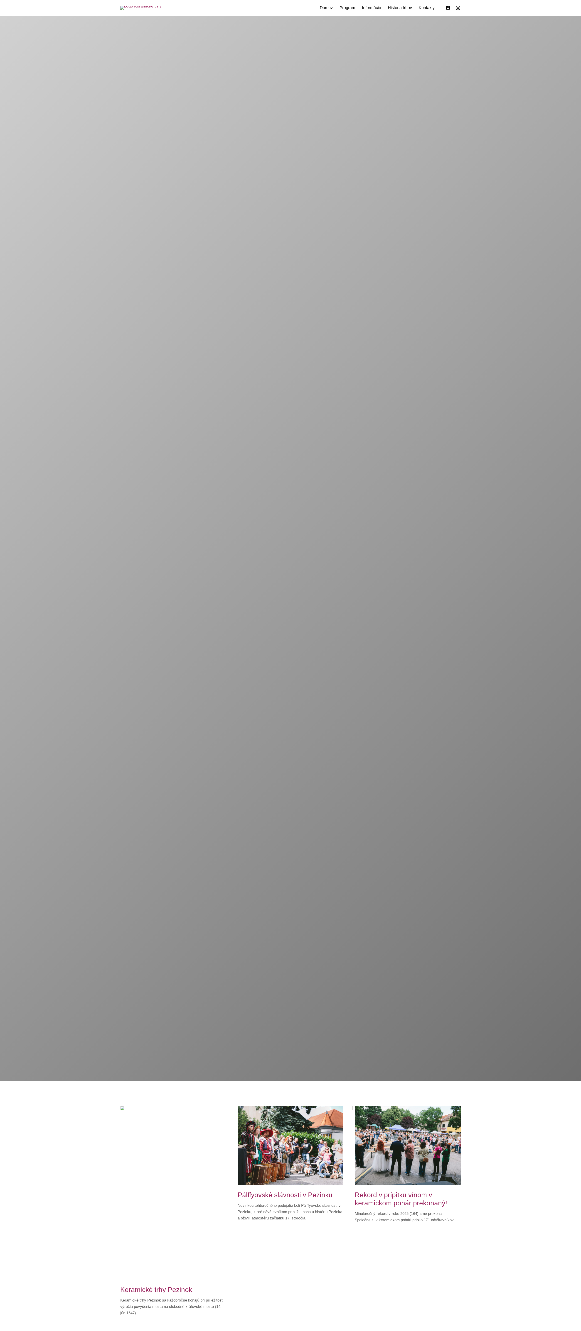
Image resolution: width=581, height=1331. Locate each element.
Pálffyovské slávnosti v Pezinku (285, 1195)
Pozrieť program (333, 594)
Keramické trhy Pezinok (156, 1289)
